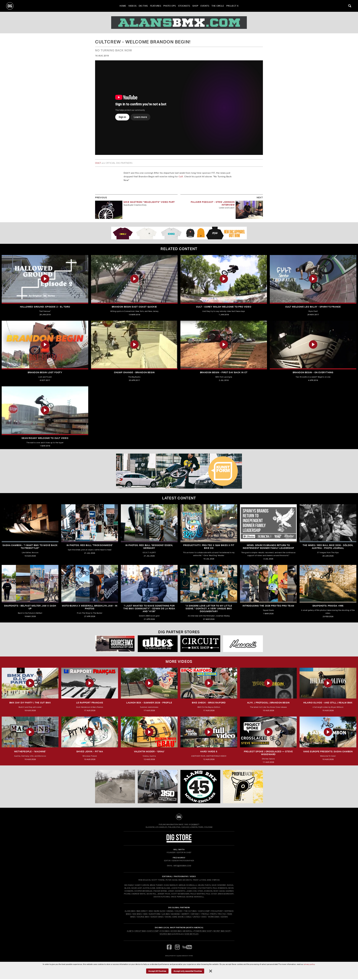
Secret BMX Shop (221, 931)
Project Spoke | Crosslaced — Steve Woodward (268, 753)
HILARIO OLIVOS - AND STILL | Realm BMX (328, 702)
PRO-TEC (222, 914)
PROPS (213, 914)
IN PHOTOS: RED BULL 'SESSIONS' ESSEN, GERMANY (149, 546)
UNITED (196, 917)
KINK (145, 914)
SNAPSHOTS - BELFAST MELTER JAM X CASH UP (30, 607)
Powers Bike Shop (203, 931)
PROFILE (205, 914)
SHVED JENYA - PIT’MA (89, 751)
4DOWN (224, 917)
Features (155, 5)
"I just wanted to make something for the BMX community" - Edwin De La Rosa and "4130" (149, 608)
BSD (151, 911)
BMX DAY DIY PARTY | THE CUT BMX (30, 702)
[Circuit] (200, 643)
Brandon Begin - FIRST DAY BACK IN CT (224, 372)
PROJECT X (232, 5)
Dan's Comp (153, 931)
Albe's (130, 931)
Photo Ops (169, 5)
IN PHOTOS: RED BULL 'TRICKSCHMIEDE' (90, 545)
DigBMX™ (195, 824)
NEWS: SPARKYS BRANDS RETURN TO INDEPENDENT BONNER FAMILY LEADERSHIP (268, 546)
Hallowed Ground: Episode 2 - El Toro (45, 306)
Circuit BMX (140, 931)
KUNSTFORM (154, 914)
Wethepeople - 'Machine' (30, 751)
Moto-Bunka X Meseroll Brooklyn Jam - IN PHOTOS (89, 607)
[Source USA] (115, 643)
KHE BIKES (137, 914)
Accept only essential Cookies (188, 971)
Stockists (184, 5)
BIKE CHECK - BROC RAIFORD (209, 702)
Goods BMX (176, 931)
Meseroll (188, 931)
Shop (195, 5)
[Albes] (158, 643)
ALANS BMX (130, 911)
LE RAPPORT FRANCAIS (89, 702)
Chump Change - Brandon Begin (134, 372)
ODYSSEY (195, 914)
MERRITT (185, 914)
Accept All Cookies (157, 971)
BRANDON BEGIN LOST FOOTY (45, 372)
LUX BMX (166, 914)
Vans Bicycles (191, 934)
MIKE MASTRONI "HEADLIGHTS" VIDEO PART (149, 202)
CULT (98, 163)
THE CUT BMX (190, 911)
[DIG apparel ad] (179, 233)
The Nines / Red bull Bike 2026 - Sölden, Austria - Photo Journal (328, 546)
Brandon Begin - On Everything (313, 372)
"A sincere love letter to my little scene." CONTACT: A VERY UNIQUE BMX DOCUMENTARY (208, 608)
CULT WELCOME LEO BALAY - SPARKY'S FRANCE (313, 306)
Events (205, 5)
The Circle (217, 5)
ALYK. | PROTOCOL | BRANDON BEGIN (268, 702)
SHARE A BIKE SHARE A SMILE (178, 917)
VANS (203, 917)
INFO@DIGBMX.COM (182, 866)
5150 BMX (164, 931)
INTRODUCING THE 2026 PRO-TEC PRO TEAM (268, 605)
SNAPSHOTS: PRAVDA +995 (328, 605)
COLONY (179, 911)
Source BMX (165, 934)
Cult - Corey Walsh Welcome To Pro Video (223, 306)
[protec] (115, 786)
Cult (181, 176)
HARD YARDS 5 (208, 751)
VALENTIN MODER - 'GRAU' (149, 751)
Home (123, 5)
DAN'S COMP (204, 911)
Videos (132, 5)
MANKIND (175, 914)
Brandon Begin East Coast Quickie (134, 306)
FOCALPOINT (217, 911)
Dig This (143, 5)
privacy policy (309, 964)
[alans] (179, 22)
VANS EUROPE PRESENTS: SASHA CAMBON (328, 751)
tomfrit (179, 955)
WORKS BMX (214, 917)
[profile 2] (243, 786)
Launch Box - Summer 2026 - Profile (149, 702)
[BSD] (158, 786)
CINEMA (170, 911)
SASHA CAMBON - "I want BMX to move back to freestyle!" (30, 546)
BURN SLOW (159, 911)
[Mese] (243, 643)
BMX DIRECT (142, 911)
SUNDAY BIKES (156, 917)
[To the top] (179, 816)
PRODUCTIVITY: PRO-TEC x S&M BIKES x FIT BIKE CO (208, 546)
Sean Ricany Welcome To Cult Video (45, 438)
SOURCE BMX (143, 917)
